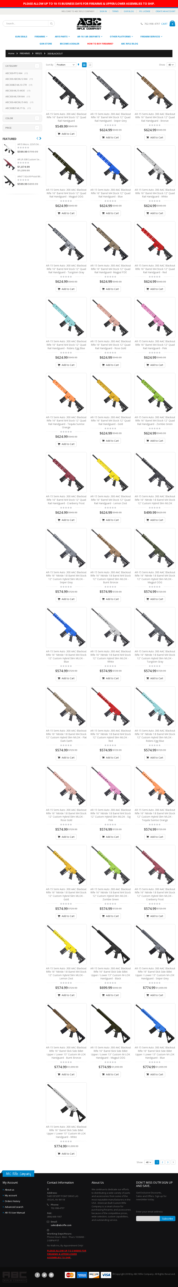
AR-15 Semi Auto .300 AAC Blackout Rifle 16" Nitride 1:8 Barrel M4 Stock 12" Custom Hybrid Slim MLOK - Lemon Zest (66, 973)
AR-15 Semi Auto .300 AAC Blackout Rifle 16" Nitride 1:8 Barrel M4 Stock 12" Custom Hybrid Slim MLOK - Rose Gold (66, 815)
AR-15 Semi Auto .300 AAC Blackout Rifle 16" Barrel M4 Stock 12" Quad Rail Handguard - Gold (110, 421)
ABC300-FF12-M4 (17, 73)
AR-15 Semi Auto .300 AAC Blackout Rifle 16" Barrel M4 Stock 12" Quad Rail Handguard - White (155, 193)
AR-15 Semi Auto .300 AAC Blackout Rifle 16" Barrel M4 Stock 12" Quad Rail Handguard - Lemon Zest (110, 500)
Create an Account (165, 11)
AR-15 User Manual (15, 1212)
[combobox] (29, 23)
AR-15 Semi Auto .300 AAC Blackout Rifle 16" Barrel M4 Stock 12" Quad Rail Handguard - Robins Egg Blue (66, 345)
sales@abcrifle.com (61, 1225)
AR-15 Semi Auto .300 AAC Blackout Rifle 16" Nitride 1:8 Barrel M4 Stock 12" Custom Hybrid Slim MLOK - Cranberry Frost (155, 894)
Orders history (12, 1201)
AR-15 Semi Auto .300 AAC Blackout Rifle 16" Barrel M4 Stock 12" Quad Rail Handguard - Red (155, 269)
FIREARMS (25, 53)
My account (11, 1195)
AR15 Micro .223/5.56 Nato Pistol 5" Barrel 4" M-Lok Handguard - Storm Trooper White (29, 144)
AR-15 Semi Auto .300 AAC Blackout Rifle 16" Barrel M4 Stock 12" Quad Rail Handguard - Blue (110, 193)
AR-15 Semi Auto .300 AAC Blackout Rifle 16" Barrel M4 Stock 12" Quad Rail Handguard (66, 117)
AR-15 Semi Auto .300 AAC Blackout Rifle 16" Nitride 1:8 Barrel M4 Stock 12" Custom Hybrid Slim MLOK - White (110, 656)
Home (11, 53)
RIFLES (38, 53)
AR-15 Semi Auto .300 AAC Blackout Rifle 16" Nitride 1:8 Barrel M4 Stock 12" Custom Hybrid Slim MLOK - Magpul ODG (155, 577)
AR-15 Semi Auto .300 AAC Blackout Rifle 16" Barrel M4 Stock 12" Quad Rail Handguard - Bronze (155, 117)
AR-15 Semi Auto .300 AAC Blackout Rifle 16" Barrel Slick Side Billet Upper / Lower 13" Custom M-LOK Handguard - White (66, 1132)
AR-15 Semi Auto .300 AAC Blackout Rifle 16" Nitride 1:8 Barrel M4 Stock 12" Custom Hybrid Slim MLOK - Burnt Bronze (110, 577)
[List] (90, 64)
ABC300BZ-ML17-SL (18, 108)
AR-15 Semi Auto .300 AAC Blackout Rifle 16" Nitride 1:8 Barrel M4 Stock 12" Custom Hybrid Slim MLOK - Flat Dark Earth (66, 735)
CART (164, 23)
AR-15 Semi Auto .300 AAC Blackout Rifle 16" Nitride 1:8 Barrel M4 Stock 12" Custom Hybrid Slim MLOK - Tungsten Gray (155, 656)
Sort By (49, 64)
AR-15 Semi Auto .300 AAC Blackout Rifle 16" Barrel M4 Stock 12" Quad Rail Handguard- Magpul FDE (110, 269)
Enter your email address (149, 1211)
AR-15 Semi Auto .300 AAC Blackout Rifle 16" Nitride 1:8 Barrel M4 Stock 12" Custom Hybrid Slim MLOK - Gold (66, 894)
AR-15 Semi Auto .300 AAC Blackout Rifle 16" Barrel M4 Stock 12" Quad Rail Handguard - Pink (155, 345)
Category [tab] (11, 65)
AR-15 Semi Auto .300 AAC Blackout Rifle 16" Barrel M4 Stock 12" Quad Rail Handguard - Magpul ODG (66, 193)
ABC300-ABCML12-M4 (19, 78)
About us (9, 1189)
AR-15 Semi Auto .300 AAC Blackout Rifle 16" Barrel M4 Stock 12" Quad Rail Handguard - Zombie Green (155, 421)
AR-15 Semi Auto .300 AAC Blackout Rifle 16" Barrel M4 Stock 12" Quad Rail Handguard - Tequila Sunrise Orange (66, 422)
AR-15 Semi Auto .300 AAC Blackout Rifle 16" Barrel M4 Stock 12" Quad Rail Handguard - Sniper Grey (110, 117)
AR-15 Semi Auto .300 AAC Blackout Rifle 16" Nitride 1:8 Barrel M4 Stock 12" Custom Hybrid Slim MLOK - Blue (66, 656)
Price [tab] (8, 127)
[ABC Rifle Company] (89, 24)
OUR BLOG (129, 11)
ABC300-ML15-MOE (18, 90)
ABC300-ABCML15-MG (19, 102)
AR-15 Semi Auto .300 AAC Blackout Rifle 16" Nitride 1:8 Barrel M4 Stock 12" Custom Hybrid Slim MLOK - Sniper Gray (66, 577)
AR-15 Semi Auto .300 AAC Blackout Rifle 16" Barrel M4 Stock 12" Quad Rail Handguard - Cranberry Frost (66, 500)
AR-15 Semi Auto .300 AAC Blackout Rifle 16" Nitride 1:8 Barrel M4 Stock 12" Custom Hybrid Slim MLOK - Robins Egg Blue (155, 735)
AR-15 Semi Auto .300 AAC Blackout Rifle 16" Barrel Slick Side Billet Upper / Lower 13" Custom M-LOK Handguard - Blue (155, 1052)
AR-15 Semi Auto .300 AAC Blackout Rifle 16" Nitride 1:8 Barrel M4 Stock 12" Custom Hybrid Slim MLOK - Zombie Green (110, 894)
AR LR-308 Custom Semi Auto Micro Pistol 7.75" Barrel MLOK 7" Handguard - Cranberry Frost (29, 159)
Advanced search (14, 1206)
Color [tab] (9, 118)
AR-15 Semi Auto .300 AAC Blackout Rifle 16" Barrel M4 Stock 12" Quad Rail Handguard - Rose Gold (110, 345)
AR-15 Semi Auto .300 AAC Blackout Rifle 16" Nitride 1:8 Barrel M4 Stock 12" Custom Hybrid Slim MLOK (155, 500)
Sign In (103, 11)
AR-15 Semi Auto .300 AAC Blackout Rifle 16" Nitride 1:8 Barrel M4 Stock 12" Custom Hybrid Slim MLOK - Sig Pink (110, 815)
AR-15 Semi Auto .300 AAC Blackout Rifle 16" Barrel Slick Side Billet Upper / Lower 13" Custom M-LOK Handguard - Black (110, 973)
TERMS (115, 11)
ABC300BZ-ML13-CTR (19, 84)
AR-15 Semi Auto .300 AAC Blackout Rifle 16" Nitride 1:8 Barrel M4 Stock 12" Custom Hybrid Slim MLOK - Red (110, 735)
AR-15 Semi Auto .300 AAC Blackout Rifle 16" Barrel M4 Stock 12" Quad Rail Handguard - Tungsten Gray (66, 269)
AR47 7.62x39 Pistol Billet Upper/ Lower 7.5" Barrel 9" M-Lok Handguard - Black (29, 176)
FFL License (144, 11)
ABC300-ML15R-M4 (18, 96)
